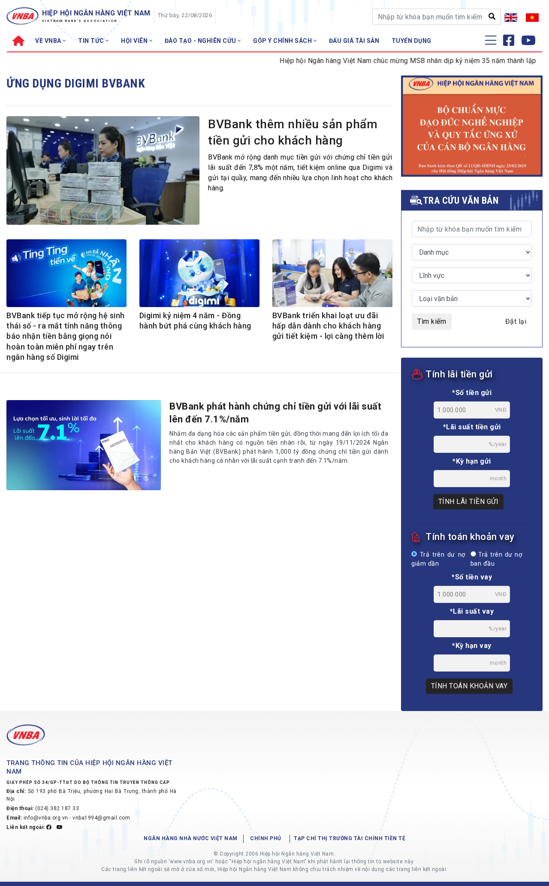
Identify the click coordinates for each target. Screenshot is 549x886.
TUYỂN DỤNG (411, 40)
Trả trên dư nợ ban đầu (496, 559)
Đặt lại (516, 321)
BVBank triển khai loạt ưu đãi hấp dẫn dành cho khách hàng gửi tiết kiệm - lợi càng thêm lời (328, 326)
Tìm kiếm (431, 321)
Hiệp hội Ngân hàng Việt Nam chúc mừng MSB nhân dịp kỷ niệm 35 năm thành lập (390, 61)
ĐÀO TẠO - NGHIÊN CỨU (201, 40)
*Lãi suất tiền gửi (472, 427)
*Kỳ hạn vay (472, 646)
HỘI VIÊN (135, 40)
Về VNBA (49, 40)
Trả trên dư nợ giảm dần (438, 559)
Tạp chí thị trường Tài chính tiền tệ (349, 838)
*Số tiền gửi (472, 393)
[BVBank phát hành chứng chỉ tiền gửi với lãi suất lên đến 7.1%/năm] (83, 445)
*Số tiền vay (472, 577)
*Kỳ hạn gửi (471, 461)
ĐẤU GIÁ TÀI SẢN (354, 40)
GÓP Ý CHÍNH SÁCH (283, 40)
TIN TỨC (92, 40)
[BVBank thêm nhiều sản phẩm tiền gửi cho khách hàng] (102, 172)
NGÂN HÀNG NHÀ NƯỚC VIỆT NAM (191, 838)
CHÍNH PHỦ (265, 838)
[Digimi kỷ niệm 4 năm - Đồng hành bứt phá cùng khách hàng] (199, 274)
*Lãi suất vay (472, 611)
